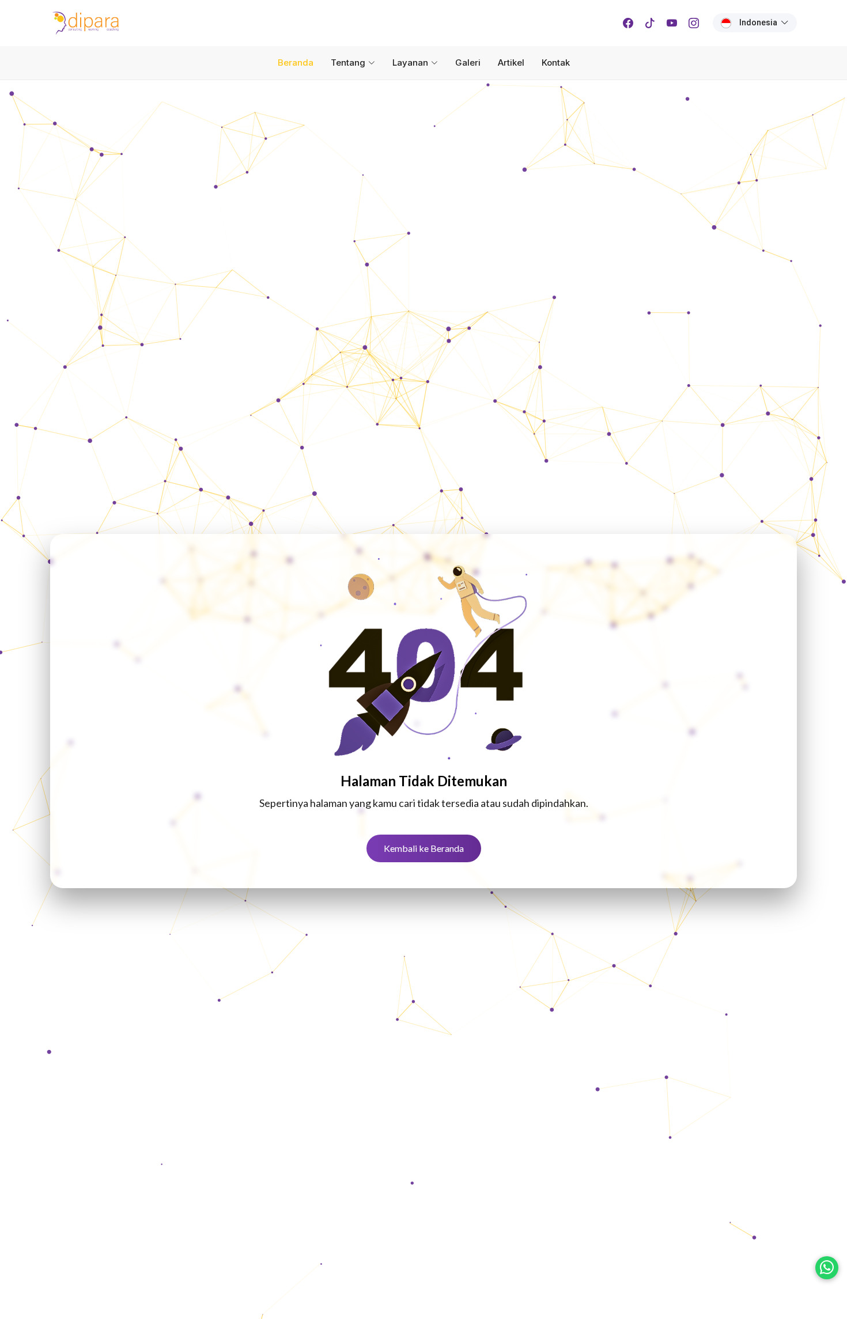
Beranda (295, 62)
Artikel (511, 62)
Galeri (468, 62)
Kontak (556, 62)
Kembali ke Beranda (424, 848)
